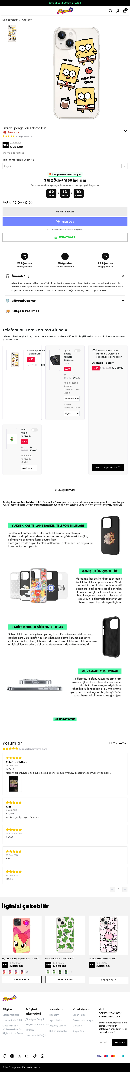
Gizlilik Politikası (11, 1014)
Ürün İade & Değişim (37, 1035)
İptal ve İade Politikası (14, 152)
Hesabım (54, 1014)
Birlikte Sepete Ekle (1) (107, 467)
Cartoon (27, 19)
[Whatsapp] (42, 1056)
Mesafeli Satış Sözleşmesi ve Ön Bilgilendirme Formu (13, 1029)
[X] (20, 1056)
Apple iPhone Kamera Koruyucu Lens (69, 357)
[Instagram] (12, 1056)
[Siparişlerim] (118, 11)
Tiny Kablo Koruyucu (26, 433)
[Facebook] (4, 1056)
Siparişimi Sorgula (35, 1019)
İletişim (30, 1030)
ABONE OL (119, 1042)
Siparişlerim (55, 1020)
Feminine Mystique (83, 1020)
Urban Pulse (79, 1014)
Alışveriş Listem (57, 1025)
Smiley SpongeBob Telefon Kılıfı (37, 352)
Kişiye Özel (78, 1031)
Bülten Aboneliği (58, 1031)
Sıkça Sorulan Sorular (37, 1024)
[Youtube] (27, 1056)
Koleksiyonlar (10, 19)
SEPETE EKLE (65, 211)
